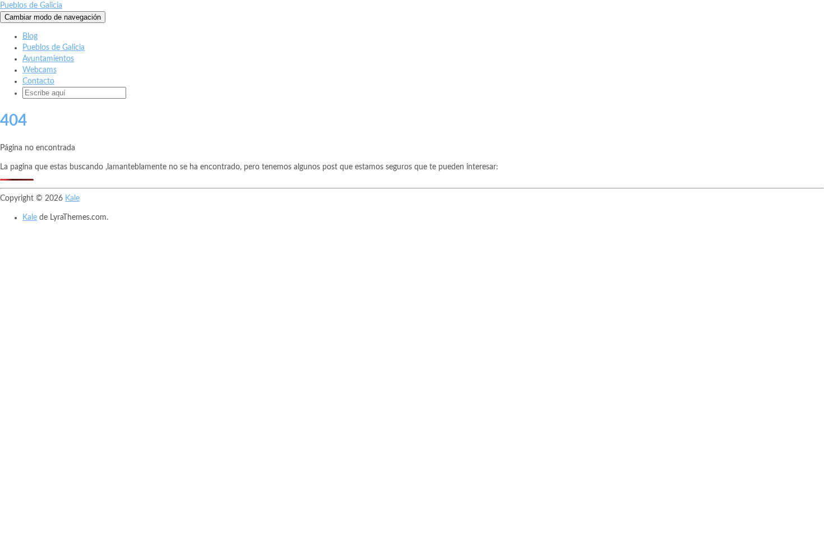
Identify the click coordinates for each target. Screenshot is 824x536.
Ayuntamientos (48, 59)
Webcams (39, 70)
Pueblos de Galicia (31, 6)
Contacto (38, 81)
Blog (30, 36)
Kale (72, 198)
